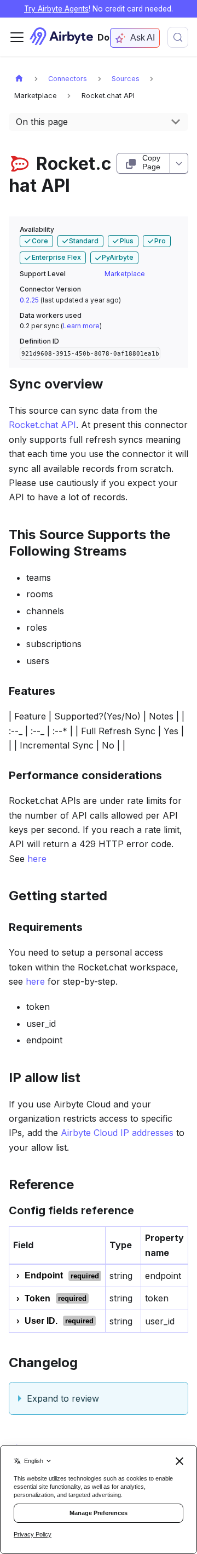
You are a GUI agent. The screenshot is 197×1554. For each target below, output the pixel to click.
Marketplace (125, 274)
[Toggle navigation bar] (17, 37)
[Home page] (19, 78)
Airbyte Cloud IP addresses (117, 1132)
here (37, 858)
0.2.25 (29, 300)
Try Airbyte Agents (56, 8)
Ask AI (142, 37)
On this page (42, 121)
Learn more (81, 326)
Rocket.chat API (42, 424)
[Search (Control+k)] (177, 37)
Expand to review (63, 1398)
